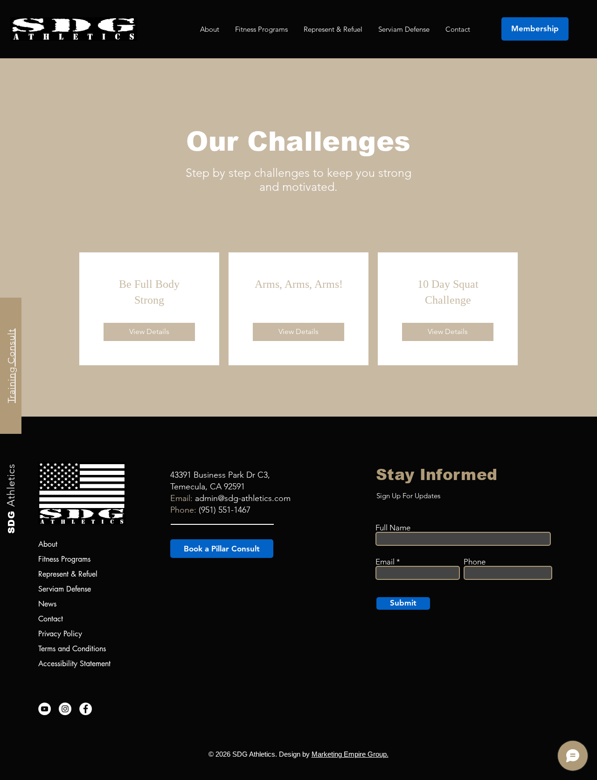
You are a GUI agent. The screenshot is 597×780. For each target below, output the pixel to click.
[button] (261, 29)
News (47, 604)
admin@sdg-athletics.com (243, 498)
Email (385, 562)
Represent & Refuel (67, 574)
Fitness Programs (64, 559)
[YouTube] (44, 709)
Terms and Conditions (72, 649)
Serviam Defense (64, 589)
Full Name (392, 528)
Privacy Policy (60, 634)
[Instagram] (65, 709)
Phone (475, 562)
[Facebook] (85, 709)
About (47, 544)
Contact (50, 619)
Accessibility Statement (74, 664)
